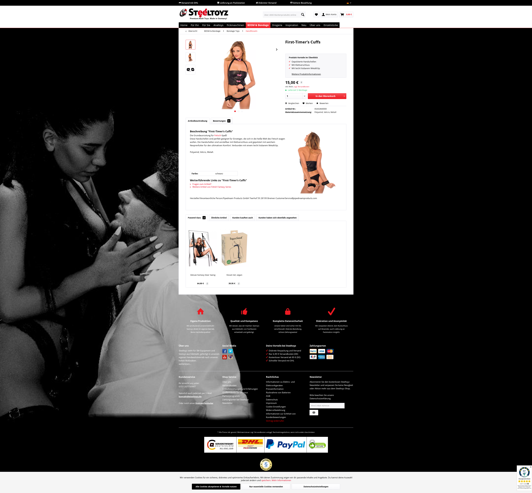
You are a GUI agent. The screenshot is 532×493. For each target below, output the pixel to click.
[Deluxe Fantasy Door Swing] (203, 248)
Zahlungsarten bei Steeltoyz (235, 399)
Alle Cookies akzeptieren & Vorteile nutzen (216, 486)
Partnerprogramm (231, 396)
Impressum (271, 403)
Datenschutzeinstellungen (316, 486)
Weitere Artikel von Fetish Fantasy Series (211, 186)
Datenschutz (272, 399)
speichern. (266, 480)
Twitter (230, 351)
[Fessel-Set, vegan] (234, 248)
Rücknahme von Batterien (278, 392)
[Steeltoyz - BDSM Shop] (208, 15)
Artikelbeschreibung (197, 121)
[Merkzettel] (316, 14)
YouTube (224, 357)
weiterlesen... (185, 364)
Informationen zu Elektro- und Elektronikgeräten (280, 383)
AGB (268, 396)
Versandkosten (229, 385)
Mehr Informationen (281, 480)
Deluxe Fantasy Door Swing (202, 275)
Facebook (224, 351)
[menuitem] (284, 14)
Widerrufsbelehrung (275, 410)
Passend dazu (196, 217)
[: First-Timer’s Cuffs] (190, 45)
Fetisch (217, 135)
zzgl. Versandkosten (301, 86)
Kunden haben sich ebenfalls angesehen (278, 217)
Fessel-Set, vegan (234, 275)
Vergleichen (293, 103)
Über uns (226, 381)
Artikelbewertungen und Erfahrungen (240, 388)
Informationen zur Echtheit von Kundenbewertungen (281, 415)
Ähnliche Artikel (219, 217)
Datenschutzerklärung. (320, 398)
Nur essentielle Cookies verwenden (266, 486)
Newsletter (227, 403)
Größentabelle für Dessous (235, 392)
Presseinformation (275, 388)
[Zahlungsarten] (331, 354)
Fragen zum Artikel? (201, 184)
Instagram (230, 357)
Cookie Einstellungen (276, 406)
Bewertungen (221, 121)
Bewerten (323, 103)
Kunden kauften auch (242, 217)
